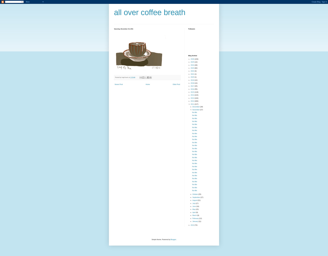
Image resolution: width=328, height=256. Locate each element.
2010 (193, 225)
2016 (193, 89)
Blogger (173, 239)
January (195, 221)
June (194, 206)
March (194, 215)
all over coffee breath (149, 12)
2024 (193, 65)
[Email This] (141, 77)
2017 (193, 86)
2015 (193, 92)
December (196, 107)
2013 (193, 98)
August (195, 200)
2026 (193, 59)
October (195, 194)
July (194, 203)
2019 (193, 80)
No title (194, 112)
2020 (193, 77)
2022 (193, 71)
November (196, 110)
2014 (193, 95)
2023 (193, 68)
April (194, 212)
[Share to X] (145, 77)
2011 (193, 104)
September (196, 197)
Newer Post (119, 84)
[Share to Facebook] (148, 77)
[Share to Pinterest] (150, 77)
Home (148, 84)
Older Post (176, 84)
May (194, 209)
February (195, 218)
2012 (193, 101)
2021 (193, 74)
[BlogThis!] (143, 77)
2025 (193, 62)
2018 (193, 83)
